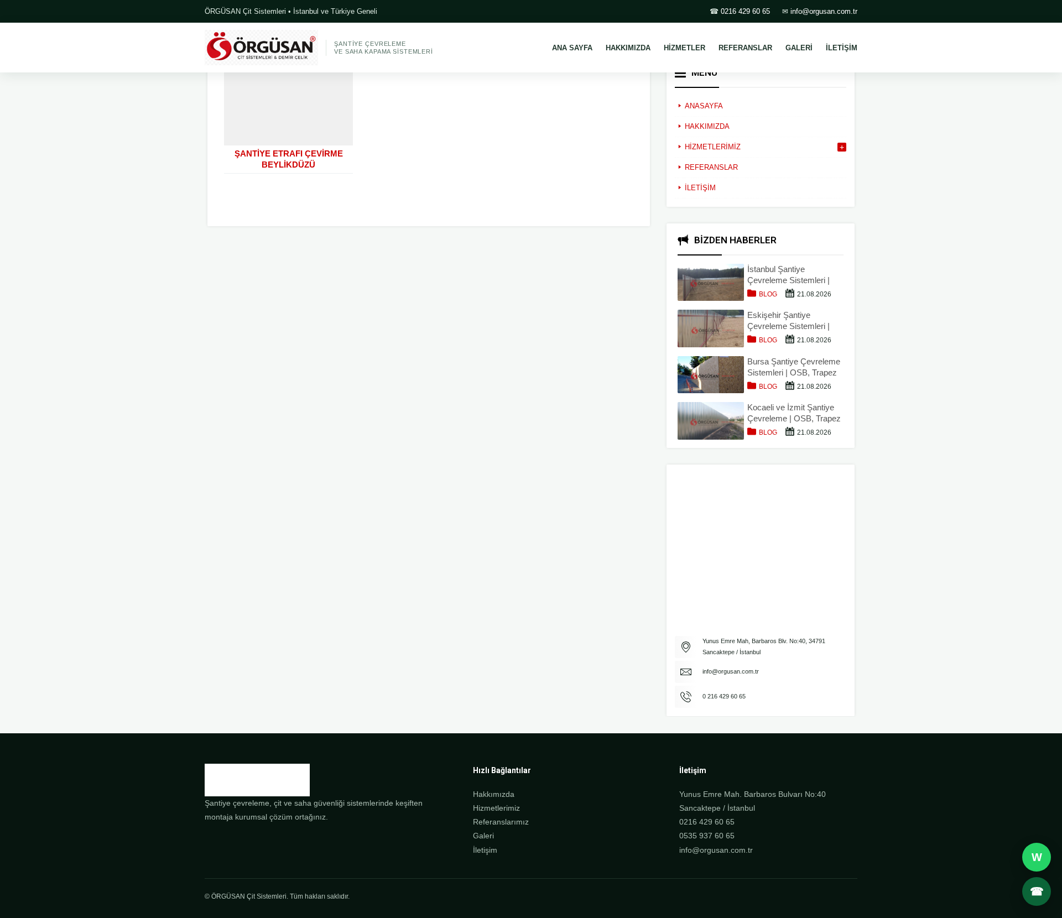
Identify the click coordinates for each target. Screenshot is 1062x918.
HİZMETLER (684, 48)
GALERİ (799, 48)
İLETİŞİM (841, 48)
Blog (768, 294)
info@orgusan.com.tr (823, 11)
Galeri (483, 835)
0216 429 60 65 (745, 11)
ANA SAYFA (572, 48)
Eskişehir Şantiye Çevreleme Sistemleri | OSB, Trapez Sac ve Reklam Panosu (788, 321)
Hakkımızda (493, 794)
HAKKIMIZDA (628, 48)
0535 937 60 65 (707, 835)
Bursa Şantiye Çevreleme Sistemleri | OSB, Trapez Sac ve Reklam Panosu (793, 367)
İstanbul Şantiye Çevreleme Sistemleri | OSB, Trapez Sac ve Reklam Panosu (788, 275)
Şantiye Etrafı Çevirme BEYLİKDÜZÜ (289, 159)
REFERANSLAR (745, 48)
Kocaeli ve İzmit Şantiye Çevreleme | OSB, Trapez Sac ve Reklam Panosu (794, 413)
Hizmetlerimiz (496, 808)
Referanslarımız (501, 821)
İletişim (485, 850)
